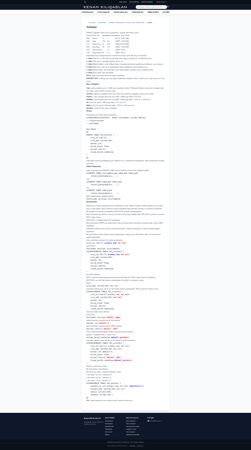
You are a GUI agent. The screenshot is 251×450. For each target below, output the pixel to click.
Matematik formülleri (132, 434)
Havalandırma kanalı (132, 426)
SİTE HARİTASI (134, 2)
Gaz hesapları (130, 432)
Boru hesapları (130, 421)
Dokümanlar (87, 12)
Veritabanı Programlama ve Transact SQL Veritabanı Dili (127, 22)
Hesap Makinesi (147, 2)
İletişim (166, 12)
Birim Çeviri (153, 12)
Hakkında (132, 446)
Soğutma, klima (131, 429)
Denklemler (138, 12)
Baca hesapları (131, 423)
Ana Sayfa (92, 22)
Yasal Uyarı (140, 446)
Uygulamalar (103, 12)
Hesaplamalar (121, 12)
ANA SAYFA (123, 2)
